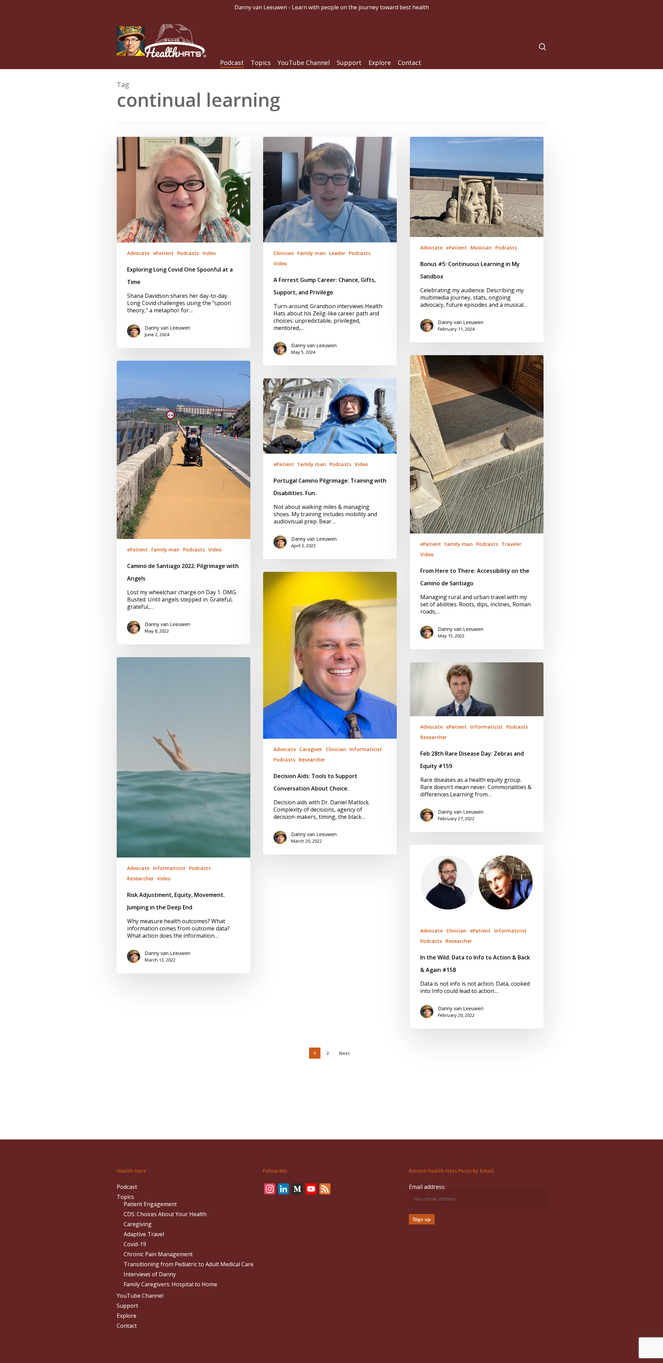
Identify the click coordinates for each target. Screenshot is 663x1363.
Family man (311, 253)
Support (127, 1305)
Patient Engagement (150, 1204)
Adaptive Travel (144, 1234)
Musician (481, 247)
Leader (337, 253)
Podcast (127, 1187)
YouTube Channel (140, 1295)
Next (344, 1053)
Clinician (283, 253)
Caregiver (310, 749)
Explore (126, 1315)
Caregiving (138, 1224)
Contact (127, 1325)
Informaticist (365, 749)
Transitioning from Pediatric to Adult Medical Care (188, 1264)
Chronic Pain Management (158, 1254)
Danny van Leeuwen (167, 327)
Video (209, 253)
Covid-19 (135, 1244)
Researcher (312, 759)
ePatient (163, 253)
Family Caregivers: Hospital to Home (170, 1284)
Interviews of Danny (150, 1274)
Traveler (511, 544)
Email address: (427, 1187)
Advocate (138, 253)
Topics (125, 1197)
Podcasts (188, 253)
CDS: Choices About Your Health (165, 1214)
